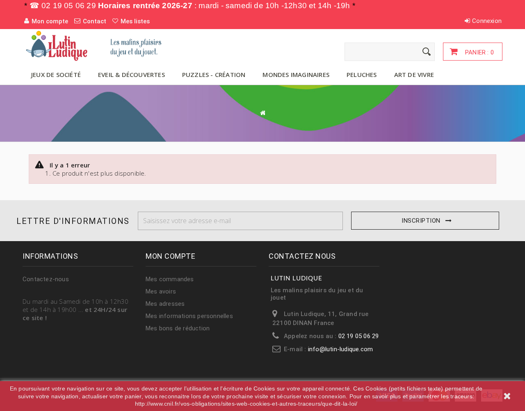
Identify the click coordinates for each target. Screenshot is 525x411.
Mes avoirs (161, 291)
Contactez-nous (46, 279)
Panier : (478, 52)
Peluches (362, 74)
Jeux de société (56, 74)
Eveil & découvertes (131, 74)
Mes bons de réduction (178, 328)
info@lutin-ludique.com (340, 349)
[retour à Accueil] (262, 113)
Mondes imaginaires (295, 74)
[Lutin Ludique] (98, 45)
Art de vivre (414, 74)
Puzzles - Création (214, 74)
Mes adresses (165, 303)
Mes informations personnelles (189, 316)
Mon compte (170, 256)
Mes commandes (170, 279)
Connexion (487, 21)
